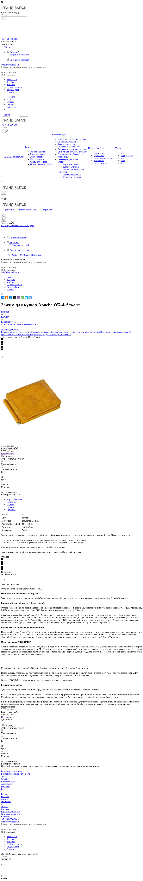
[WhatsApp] (22, 297)
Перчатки (66, 334)
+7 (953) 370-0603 (10, 39)
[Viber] (18, 297)
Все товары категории (11, 771)
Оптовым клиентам (10, 814)
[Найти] (3, 18)
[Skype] (26, 297)
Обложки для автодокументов (86, 332)
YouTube (11, 84)
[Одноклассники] (6, 297)
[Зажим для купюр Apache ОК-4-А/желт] (32, 433)
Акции (4, 799)
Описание (11, 502)
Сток (3, 324)
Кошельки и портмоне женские (16, 332)
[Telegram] (30, 297)
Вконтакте (12, 79)
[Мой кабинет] (2, 196)
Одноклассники (14, 87)
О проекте (6, 801)
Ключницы (29, 334)
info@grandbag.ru (11, 64)
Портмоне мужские (40, 332)
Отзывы (10, 504)
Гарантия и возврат (10, 811)
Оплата (10, 507)
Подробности (7, 454)
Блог (3, 789)
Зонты (9, 324)
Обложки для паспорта (61, 332)
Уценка (32, 324)
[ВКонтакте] (2, 297)
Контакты (5, 816)
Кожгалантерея (8, 781)
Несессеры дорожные (45, 334)
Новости (5, 796)
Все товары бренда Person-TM (15, 774)
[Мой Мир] (10, 297)
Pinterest (10, 92)
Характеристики (14, 499)
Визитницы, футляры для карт (114, 332)
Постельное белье (20, 324)
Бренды (4, 794)
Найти (4, 860)
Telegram (11, 82)
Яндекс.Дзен (13, 89)
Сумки (58, 334)
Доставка (11, 509)
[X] (14, 297)
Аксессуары (7, 784)
